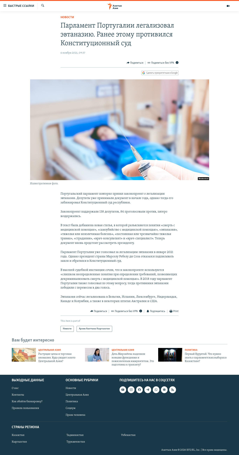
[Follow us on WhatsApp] (156, 389)
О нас (15, 388)
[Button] (135, 63)
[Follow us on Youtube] (123, 389)
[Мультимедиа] (228, 6)
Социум (70, 408)
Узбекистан (128, 435)
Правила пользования (25, 408)
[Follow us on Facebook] (139, 389)
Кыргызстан (19, 441)
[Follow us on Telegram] (147, 389)
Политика (191, 350)
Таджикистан (75, 435)
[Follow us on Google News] (164, 389)
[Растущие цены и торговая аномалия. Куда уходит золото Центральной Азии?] (24, 355)
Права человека (75, 414)
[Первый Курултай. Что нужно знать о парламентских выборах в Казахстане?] (170, 355)
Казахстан (18, 435)
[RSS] (172, 389)
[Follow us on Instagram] (131, 389)
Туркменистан (75, 441)
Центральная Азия (49, 350)
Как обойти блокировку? (27, 401)
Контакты (18, 395)
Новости (67, 17)
